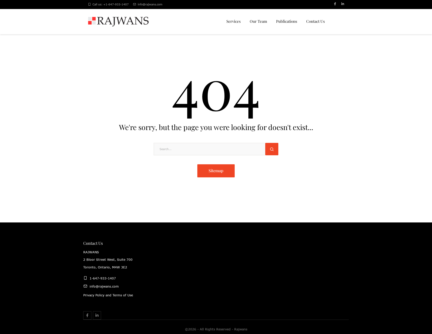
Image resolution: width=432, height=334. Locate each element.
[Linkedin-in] (342, 3)
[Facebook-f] (335, 3)
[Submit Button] (271, 149)
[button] (419, 314)
